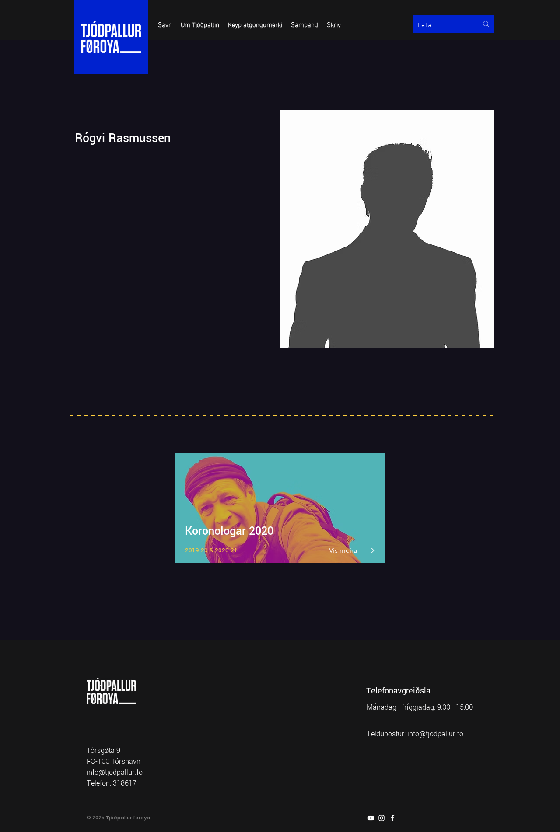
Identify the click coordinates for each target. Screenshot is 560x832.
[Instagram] (381, 818)
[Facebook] (392, 818)
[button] (165, 24)
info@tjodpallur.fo (435, 734)
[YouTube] (370, 818)
